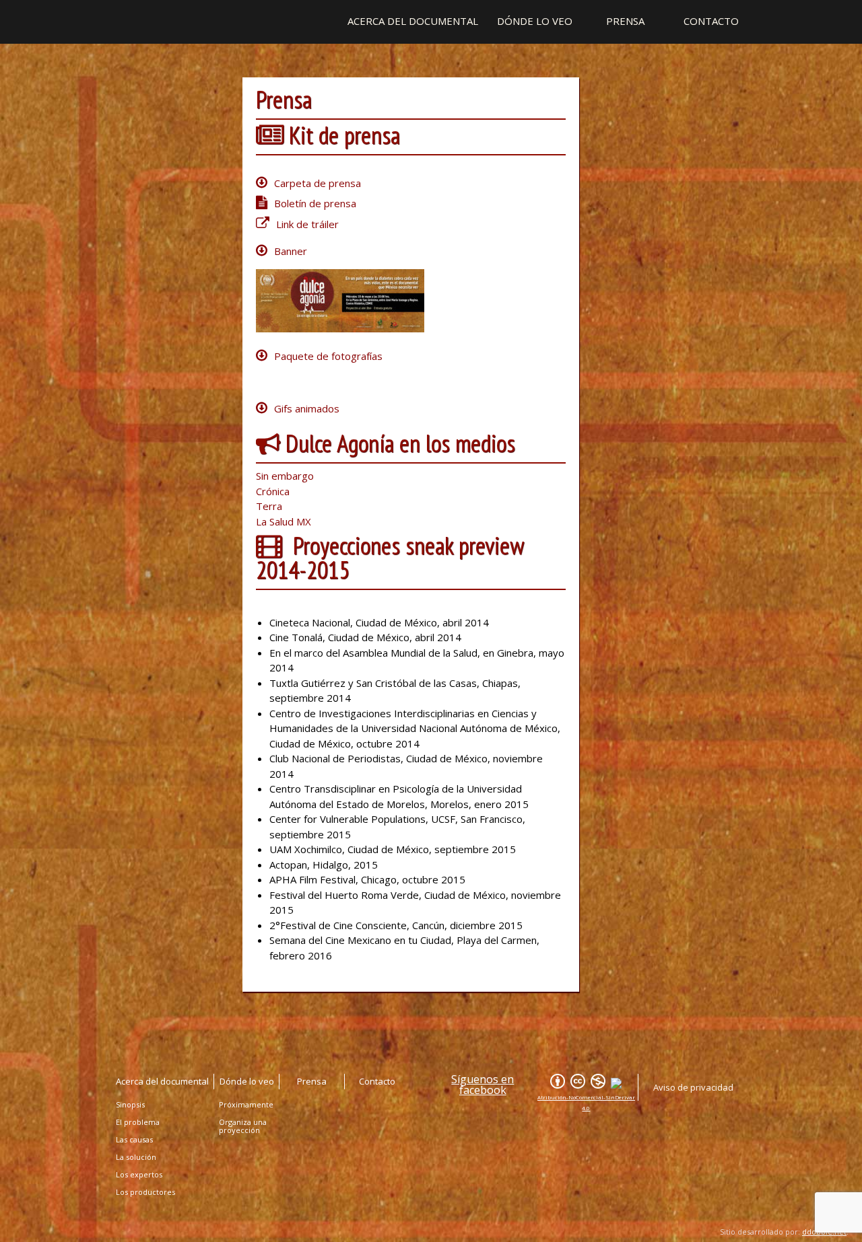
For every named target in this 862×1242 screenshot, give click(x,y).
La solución (136, 1157)
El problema (138, 1122)
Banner (290, 251)
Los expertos (139, 1174)
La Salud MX (283, 521)
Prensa (625, 21)
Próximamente (246, 1104)
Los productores (145, 1192)
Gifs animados (306, 408)
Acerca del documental (412, 21)
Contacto (711, 21)
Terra (269, 506)
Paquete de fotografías (328, 356)
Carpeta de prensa (317, 183)
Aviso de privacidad (693, 1087)
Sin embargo (285, 475)
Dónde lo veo (534, 21)
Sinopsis (130, 1104)
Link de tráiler (307, 224)
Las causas (134, 1139)
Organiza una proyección (243, 1126)
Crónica (273, 491)
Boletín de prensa (315, 203)
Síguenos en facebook (482, 1084)
